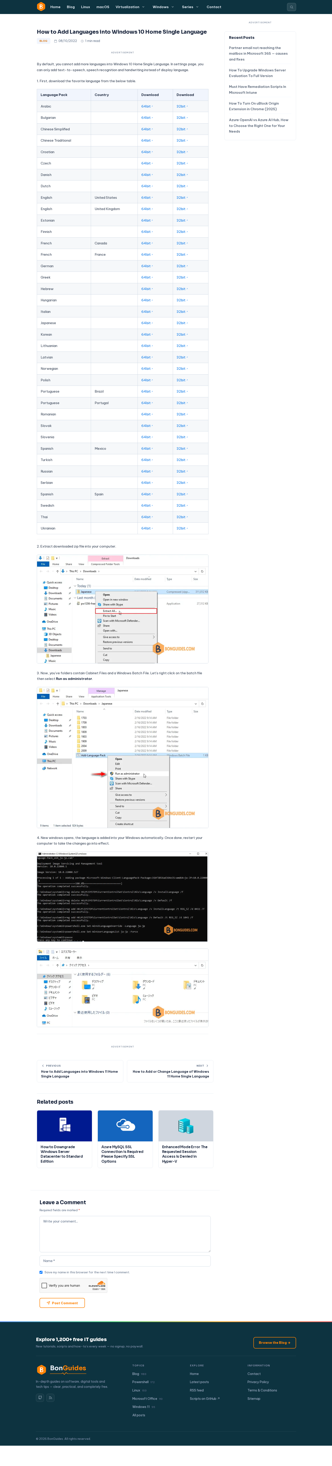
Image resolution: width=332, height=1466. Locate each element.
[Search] (291, 7)
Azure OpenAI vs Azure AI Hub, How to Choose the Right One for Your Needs (258, 125)
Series (187, 7)
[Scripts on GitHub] (40, 1398)
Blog (71, 7)
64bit (146, 106)
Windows (161, 7)
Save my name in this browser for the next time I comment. (87, 1272)
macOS (102, 7)
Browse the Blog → (275, 1343)
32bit (181, 106)
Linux (85, 7)
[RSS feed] (50, 1398)
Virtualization (127, 7)
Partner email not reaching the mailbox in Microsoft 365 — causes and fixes (258, 53)
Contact (214, 7)
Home (55, 7)
